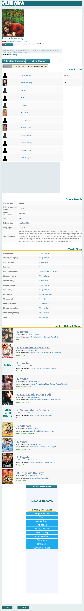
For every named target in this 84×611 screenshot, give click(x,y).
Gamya (46, 462)
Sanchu (25, 363)
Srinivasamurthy (43, 400)
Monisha (24, 105)
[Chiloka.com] (13, 3)
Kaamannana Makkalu (35, 347)
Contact (23, 607)
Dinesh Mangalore (45, 294)
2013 (19, 428)
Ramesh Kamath (26, 150)
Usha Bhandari (26, 135)
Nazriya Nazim (42, 528)
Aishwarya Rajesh (41, 548)
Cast (15, 66)
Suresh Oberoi (49, 431)
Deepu (23, 90)
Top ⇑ (4, 69)
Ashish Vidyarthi (61, 384)
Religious (19, 465)
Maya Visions (44, 312)
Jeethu (23, 98)
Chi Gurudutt (32, 350)
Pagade (24, 457)
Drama (25, 41)
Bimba (24, 331)
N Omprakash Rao (34, 381)
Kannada (22, 227)
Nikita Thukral (50, 384)
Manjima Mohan (42, 513)
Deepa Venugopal (46, 415)
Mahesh (54, 368)
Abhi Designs (44, 303)
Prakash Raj (55, 337)
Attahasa (26, 426)
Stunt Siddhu (43, 317)
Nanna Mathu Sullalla (34, 410)
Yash (41, 517)
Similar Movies (40, 66)
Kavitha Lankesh (33, 334)
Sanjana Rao (47, 368)
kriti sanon (42, 525)
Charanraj (33, 478)
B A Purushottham (34, 460)
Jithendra (31, 413)
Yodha (24, 379)
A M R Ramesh (33, 428)
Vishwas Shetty (44, 308)
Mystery (18, 480)
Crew (21, 66)
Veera (23, 441)
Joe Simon (24, 113)
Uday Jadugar (13, 55)
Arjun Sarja (33, 431)
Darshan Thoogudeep (37, 384)
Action (14, 41)
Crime (23, 402)
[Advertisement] (31, 177)
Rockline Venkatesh (46, 353)
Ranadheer (40, 478)
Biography (24, 433)
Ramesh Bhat (34, 353)
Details (29, 66)
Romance (19, 386)
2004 (19, 334)
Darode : (7, 66)
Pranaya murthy (26, 143)
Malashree (33, 400)
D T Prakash (54, 271)
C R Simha (41, 447)
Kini (40, 267)
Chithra (47, 478)
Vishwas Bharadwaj (36, 462)
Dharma (52, 462)
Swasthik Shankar (36, 368)
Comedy (23, 449)
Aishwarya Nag (26, 83)
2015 (19, 475)
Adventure (19, 41)
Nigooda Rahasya (32, 473)
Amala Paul (41, 521)
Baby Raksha (34, 337)
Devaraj (42, 299)
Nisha (37, 415)
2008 (20, 218)
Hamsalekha (43, 262)
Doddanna (57, 353)
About (7, 607)
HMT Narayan (26, 158)
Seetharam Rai (44, 271)
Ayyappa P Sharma (34, 444)
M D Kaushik (25, 120)
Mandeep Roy (26, 128)
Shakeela (41, 544)
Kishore (41, 431)
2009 (19, 381)
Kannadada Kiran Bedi (35, 394)
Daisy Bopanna (44, 337)
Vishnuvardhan (42, 536)
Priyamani (42, 540)
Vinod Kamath (26, 75)
